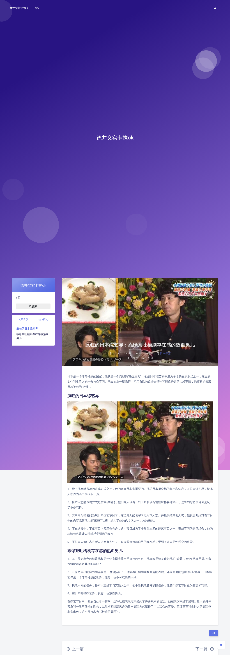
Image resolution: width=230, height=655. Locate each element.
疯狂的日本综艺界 (27, 328)
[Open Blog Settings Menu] (221, 645)
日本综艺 (165, 353)
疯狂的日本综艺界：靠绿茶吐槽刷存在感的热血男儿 (140, 344)
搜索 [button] (34, 306)
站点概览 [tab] (43, 319)
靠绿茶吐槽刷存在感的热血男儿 (32, 336)
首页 (17, 297)
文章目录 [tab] (23, 319)
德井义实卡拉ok (19, 8)
